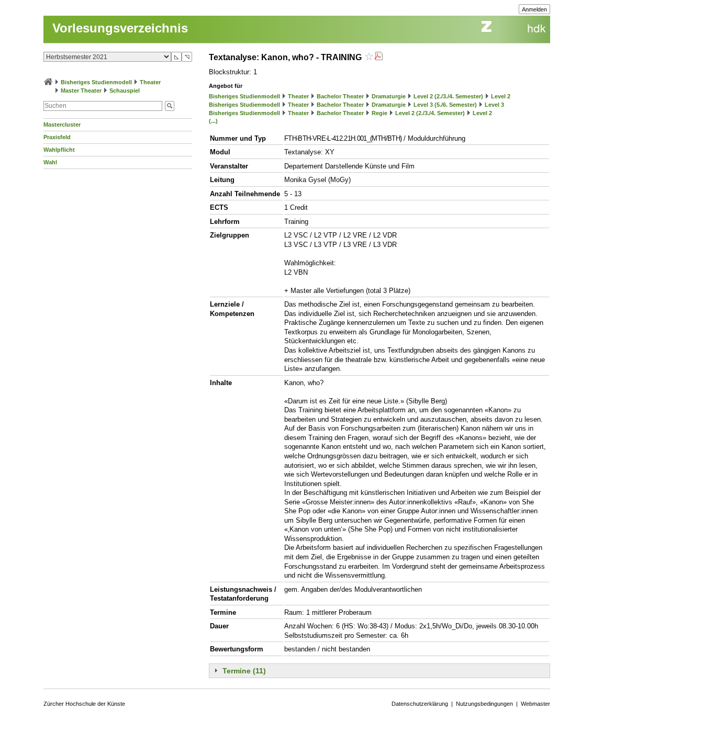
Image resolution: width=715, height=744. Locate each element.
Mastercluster (62, 124)
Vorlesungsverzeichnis (120, 28)
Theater (150, 82)
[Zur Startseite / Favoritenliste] (48, 82)
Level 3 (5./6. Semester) (445, 105)
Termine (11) (244, 671)
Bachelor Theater (340, 96)
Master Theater (81, 90)
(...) (213, 121)
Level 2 (500, 96)
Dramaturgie (389, 96)
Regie (379, 113)
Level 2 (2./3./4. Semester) (448, 96)
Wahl (50, 162)
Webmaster (535, 704)
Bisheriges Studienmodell (96, 82)
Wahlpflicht (59, 149)
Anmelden (534, 9)
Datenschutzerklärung (420, 704)
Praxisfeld (57, 137)
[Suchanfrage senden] (169, 106)
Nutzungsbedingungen (484, 704)
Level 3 (494, 105)
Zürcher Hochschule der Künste (84, 704)
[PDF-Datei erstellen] (378, 57)
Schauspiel (124, 90)
